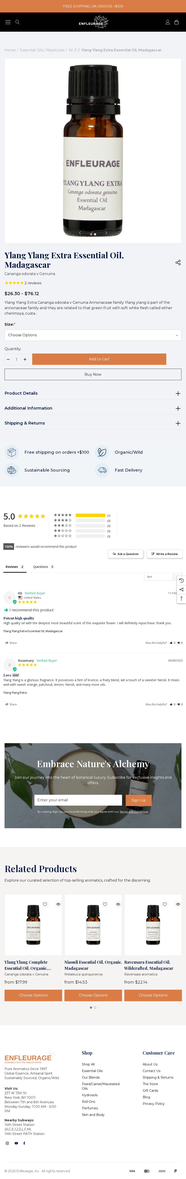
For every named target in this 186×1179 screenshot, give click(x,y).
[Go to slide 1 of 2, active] (91, 234)
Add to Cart (99, 359)
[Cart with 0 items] (176, 22)
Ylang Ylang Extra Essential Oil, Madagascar (33, 631)
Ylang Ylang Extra (15, 692)
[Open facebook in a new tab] (24, 1143)
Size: (10, 324)
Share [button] (13, 643)
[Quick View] (55, 901)
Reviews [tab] (12, 567)
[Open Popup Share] (178, 262)
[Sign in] (167, 22)
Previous (79, 232)
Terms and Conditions (134, 811)
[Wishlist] (41, 901)
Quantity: (13, 349)
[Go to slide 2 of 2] (95, 234)
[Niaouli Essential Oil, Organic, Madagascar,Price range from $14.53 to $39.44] (93, 925)
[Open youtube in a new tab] (16, 1143)
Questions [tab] (40, 567)
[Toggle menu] (8, 22)
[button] (172, 643)
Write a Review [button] (167, 554)
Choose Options (33, 995)
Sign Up (139, 800)
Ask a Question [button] (128, 554)
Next (106, 232)
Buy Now (93, 374)
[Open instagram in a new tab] (7, 1143)
